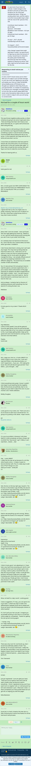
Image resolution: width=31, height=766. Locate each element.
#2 (29, 166)
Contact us (4, 750)
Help (27, 750)
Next (15, 722)
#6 (29, 303)
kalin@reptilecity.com (16, 208)
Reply (28, 155)
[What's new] (25, 2)
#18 (29, 641)
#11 (29, 433)
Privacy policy (20, 750)
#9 (29, 380)
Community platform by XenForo (15, 754)
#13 (29, 483)
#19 (29, 672)
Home (2, 751)
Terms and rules (12, 750)
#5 (29, 228)
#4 (29, 205)
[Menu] (2, 2)
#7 (29, 322)
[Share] (27, 115)
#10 (29, 408)
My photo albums (6, 420)
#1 (29, 115)
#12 (29, 455)
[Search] (29, 2)
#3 (29, 183)
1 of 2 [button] (10, 722)
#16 (29, 562)
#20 (29, 708)
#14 (29, 510)
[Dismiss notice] (28, 69)
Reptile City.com (5, 208)
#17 (29, 595)
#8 (29, 354)
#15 (29, 536)
